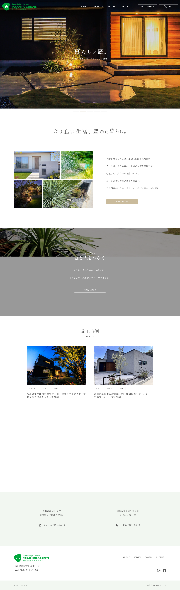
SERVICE (99, 6)
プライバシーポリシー (22, 585)
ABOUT (85, 6)
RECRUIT (127, 6)
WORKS (112, 6)
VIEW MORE (122, 201)
